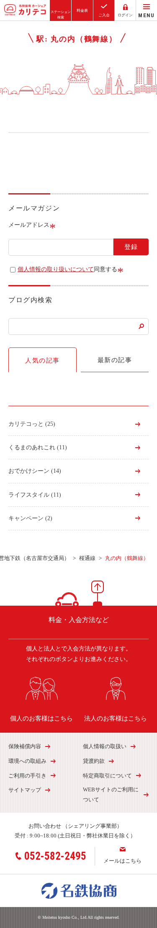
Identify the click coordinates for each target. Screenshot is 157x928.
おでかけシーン (34, 471)
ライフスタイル (34, 495)
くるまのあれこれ (37, 447)
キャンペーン (30, 518)
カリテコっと (31, 424)
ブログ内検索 (30, 299)
